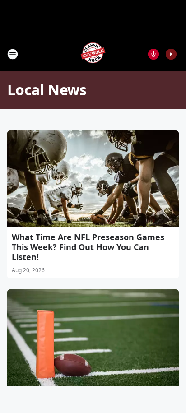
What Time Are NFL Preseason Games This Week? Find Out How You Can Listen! (88, 247)
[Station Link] (93, 54)
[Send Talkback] (153, 54)
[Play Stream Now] (171, 54)
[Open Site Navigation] (12, 54)
